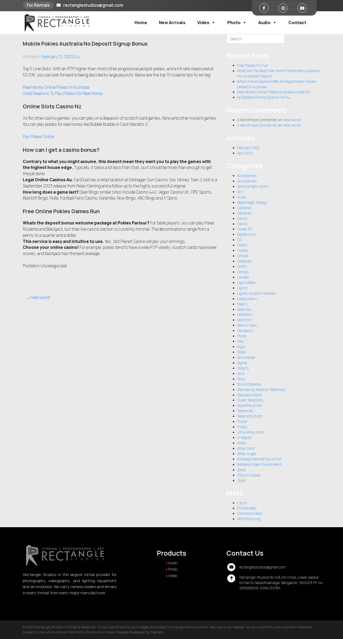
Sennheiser (246, 357)
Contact (297, 22)
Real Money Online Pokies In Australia (56, 87)
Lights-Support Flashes (256, 293)
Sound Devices (249, 384)
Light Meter (246, 282)
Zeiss (241, 469)
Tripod (242, 421)
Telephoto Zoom (249, 416)
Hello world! (41, 297)
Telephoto (245, 410)
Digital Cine (246, 234)
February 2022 (248, 147)
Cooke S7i (244, 229)
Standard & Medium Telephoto (261, 389)
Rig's (241, 346)
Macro (242, 304)
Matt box (244, 309)
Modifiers (244, 314)
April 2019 (244, 153)
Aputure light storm (253, 186)
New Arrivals (172, 22)
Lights (242, 288)
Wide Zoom (246, 448)
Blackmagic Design (252, 202)
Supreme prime (249, 405)
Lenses (243, 271)
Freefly (242, 250)
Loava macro (247, 298)
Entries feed (246, 508)
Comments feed (249, 513)
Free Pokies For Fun (252, 65)
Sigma (242, 362)
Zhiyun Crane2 (248, 475)
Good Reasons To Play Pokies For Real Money (63, 93)
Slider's (243, 368)
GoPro (242, 266)
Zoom (241, 480)
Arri (240, 191)
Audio (264, 22)
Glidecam (244, 261)
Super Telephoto (250, 400)
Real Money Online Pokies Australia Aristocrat (273, 92)
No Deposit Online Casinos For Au (263, 97)
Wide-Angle (246, 453)
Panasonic (245, 330)
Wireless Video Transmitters (259, 464)
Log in (242, 502)
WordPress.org (249, 518)
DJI (239, 239)
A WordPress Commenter (257, 125)
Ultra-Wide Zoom (250, 432)
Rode (241, 352)
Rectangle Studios (49, 627)
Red (240, 341)
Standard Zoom (249, 395)
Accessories (246, 175)
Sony (241, 373)
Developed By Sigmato (146, 632)
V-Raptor (244, 437)
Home (141, 22)
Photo (234, 22)
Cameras (244, 207)
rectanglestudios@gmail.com (93, 5)
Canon (242, 218)
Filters (242, 245)
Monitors (244, 319)
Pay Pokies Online (38, 136)
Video (203, 22)
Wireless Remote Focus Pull (259, 459)
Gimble (242, 255)
